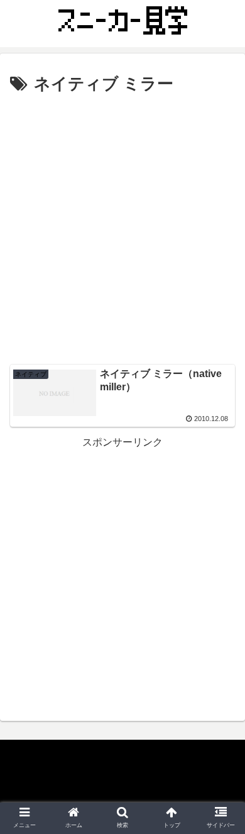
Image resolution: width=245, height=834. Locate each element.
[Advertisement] (122, 227)
